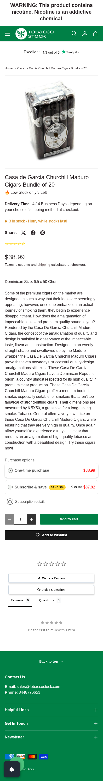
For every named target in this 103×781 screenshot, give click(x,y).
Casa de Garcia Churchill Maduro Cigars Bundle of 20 (52, 68)
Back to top (49, 661)
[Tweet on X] (23, 233)
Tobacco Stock (24, 769)
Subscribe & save (39, 487)
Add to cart (69, 519)
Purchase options (19, 460)
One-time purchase (32, 470)
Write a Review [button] (53, 578)
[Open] (12, 769)
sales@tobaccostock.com (38, 687)
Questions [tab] (46, 600)
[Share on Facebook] (33, 233)
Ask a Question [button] (53, 589)
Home (9, 68)
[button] (95, 33)
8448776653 (29, 692)
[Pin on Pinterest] (42, 233)
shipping (44, 264)
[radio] (10, 470)
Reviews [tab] (17, 600)
